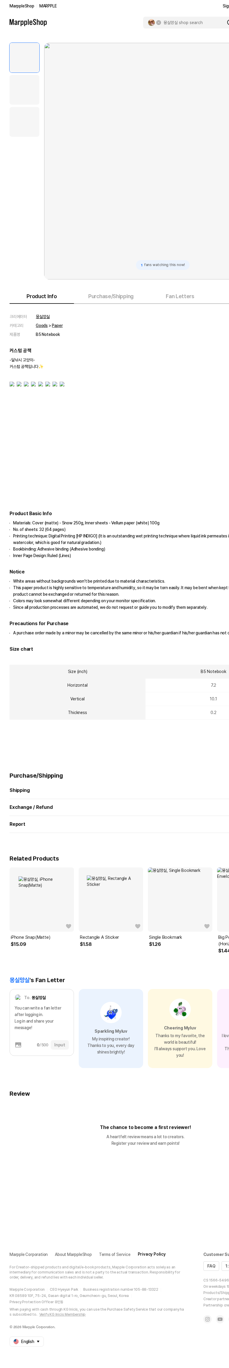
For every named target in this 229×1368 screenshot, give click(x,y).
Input (59, 1044)
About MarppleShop (73, 1254)
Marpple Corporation (29, 1254)
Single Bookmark (165, 937)
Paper (57, 325)
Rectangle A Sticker (99, 937)
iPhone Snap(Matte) (30, 937)
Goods (42, 325)
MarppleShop (22, 6)
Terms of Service (115, 1254)
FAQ (211, 1266)
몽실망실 (43, 316)
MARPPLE (48, 6)
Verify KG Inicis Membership (62, 1314)
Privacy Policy (152, 1254)
